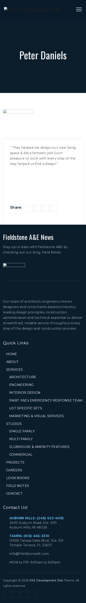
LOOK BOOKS (17, 478)
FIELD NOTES (17, 486)
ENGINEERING (21, 385)
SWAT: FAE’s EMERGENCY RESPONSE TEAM (46, 400)
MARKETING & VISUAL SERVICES (36, 416)
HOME (11, 354)
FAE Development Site (46, 580)
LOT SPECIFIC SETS (25, 408)
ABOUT (12, 362)
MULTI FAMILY (21, 439)
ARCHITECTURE (22, 377)
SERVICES (14, 370)
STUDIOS (14, 424)
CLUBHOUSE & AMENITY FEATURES (39, 447)
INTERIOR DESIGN (25, 393)
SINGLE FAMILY (22, 431)
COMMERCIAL (20, 454)
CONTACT (14, 493)
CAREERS (14, 470)
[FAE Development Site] (32, 9)
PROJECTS (15, 462)
